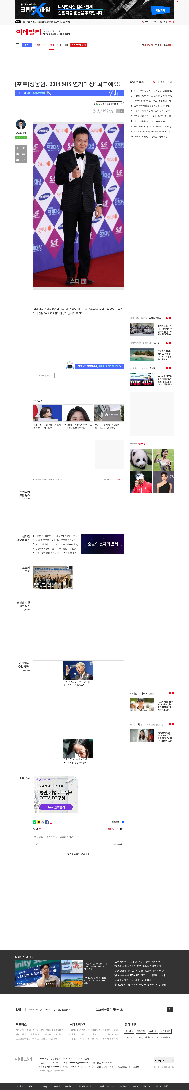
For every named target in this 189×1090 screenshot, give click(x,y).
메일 (18, 154)
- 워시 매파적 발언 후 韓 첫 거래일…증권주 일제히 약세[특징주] (40, 1034)
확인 (170, 1009)
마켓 (158, 45)
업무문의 (56, 1086)
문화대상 (129, 1031)
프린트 (24, 154)
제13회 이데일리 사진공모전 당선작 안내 (46, 1009)
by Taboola (26, 499)
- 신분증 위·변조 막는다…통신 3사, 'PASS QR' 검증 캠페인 (39, 1030)
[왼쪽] (68, 567)
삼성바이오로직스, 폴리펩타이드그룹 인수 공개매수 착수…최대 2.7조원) (65, 540)
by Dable (26, 610)
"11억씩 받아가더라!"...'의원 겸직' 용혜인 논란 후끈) (55, 544)
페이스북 (18, 148)
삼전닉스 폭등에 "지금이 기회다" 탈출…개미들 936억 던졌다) (60, 548)
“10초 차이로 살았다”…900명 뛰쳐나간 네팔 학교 (136, 966)
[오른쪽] (70, 567)
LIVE (18, 22)
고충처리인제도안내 (106, 1086)
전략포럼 (141, 1031)
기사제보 (146, 1086)
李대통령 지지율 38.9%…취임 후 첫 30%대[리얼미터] (138, 984)
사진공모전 (165, 1031)
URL (24, 160)
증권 (162, 82)
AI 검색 (27, 45)
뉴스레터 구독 (109, 479)
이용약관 (67, 1086)
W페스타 (153, 1031)
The (168, 45)
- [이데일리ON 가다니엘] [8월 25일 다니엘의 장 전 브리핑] (93, 1030)
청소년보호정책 (84, 1086)
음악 (58, 45)
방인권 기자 (21, 132)
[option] (70, 21)
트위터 (24, 148)
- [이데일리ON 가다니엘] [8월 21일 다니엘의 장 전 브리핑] (93, 1038)
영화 (65, 45)
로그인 (171, 21)
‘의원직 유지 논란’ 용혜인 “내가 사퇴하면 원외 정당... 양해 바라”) (61, 553)
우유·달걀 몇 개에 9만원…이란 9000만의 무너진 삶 (137, 971)
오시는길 (44, 1086)
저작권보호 (122, 1086)
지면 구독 (120, 479)
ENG (147, 21)
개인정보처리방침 (161, 1086)
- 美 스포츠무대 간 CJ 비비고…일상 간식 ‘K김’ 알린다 (37, 1038)
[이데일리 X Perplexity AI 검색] (69, 93)
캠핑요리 (129, 1037)
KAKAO (18, 160)
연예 (44, 45)
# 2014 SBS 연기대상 (43, 375)
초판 (165, 21)
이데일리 (43, 32)
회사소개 (20, 1086)
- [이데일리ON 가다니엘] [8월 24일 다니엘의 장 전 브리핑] (93, 1034)
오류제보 (134, 1086)
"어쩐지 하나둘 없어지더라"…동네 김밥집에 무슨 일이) (57, 536)
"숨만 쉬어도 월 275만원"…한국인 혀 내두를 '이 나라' (138, 975)
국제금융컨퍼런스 (145, 1037)
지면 (160, 21)
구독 (155, 21)
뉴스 (155, 82)
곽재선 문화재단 (164, 1037)
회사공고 (32, 1086)
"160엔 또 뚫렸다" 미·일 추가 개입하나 (131, 980)
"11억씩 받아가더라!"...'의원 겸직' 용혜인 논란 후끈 (137, 962)
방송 (51, 45)
